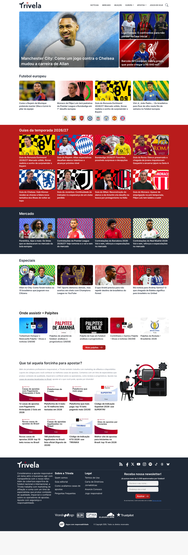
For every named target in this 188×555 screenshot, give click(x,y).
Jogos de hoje (156, 5)
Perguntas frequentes (65, 493)
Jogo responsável (93, 493)
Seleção (118, 5)
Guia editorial (61, 481)
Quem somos (61, 477)
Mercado (106, 5)
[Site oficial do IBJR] (80, 516)
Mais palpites (91, 347)
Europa (128, 5)
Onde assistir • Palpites (38, 313)
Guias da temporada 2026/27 (43, 130)
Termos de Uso (92, 477)
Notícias (94, 5)
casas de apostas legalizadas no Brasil (35, 379)
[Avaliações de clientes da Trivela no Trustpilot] (125, 516)
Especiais (27, 260)
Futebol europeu (32, 76)
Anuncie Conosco (93, 489)
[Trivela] (30, 5)
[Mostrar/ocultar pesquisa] (167, 5)
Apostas (141, 5)
